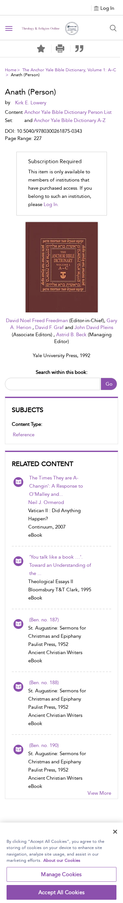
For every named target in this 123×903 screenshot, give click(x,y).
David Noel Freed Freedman (37, 320)
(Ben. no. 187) (44, 620)
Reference (23, 435)
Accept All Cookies (61, 892)
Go (109, 384)
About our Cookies (61, 860)
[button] (60, 48)
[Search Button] (113, 28)
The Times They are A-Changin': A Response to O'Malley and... (56, 486)
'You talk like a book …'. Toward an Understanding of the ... (60, 565)
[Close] (115, 832)
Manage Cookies (61, 874)
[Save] (41, 49)
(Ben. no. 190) (44, 745)
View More (99, 793)
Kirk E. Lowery (30, 103)
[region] (61, 863)
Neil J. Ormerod (46, 502)
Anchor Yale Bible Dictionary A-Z (70, 120)
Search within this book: (62, 372)
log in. (51, 204)
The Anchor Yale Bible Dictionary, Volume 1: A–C (69, 69)
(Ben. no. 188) (44, 683)
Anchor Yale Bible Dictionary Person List (68, 112)
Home (10, 69)
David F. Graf (50, 327)
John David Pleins (93, 327)
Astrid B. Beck (72, 335)
